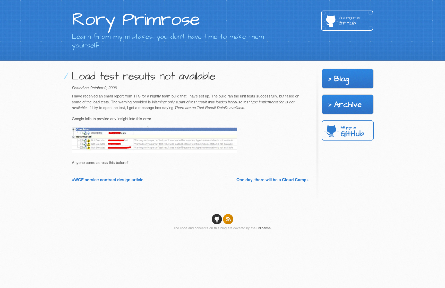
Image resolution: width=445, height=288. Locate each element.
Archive (348, 104)
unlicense (263, 227)
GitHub (349, 21)
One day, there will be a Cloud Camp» (272, 180)
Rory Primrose (136, 19)
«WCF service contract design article (107, 180)
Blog (341, 78)
